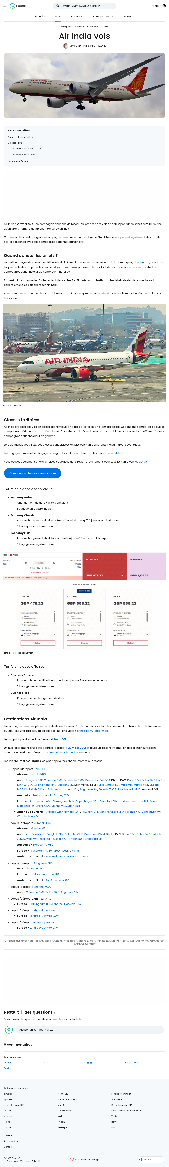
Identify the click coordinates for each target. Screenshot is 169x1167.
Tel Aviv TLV (106, 789)
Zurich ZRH (73, 806)
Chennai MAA (42, 887)
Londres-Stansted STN (122, 1093)
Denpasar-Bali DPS (97, 780)
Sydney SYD (61, 795)
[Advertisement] (84, 193)
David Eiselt (75, 45)
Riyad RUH (46, 789)
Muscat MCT (60, 839)
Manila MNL (141, 785)
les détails (141, 462)
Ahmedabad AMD (44, 910)
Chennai (69, 752)
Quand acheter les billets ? (21, 137)
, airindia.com (140, 262)
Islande (8, 1121)
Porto (113, 1127)
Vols (58, 16)
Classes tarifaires (17, 142)
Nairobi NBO (38, 774)
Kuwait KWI (30, 839)
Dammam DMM (74, 780)
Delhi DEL (39, 769)
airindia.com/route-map (92, 731)
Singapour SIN (35, 868)
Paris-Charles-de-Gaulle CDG (126, 1110)
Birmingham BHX (63, 801)
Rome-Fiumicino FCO (68, 1099)
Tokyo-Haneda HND (128, 789)
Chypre (7, 1127)
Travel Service (64, 1110)
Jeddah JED (65, 785)
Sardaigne (116, 1099)
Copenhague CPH (86, 801)
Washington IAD (27, 816)
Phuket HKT (31, 789)
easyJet (62, 1105)
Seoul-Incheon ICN (66, 789)
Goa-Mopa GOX (43, 922)
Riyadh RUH (76, 839)
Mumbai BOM (42, 823)
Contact (8, 1146)
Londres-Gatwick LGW (66, 904)
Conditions (12, 1161)
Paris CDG (43, 806)
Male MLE (127, 785)
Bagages (76, 16)
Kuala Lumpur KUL (108, 785)
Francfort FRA (109, 801)
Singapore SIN (88, 789)
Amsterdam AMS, (41, 801)
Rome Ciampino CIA (121, 1105)
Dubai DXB (148, 780)
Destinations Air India (18, 161)
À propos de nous (13, 1141)
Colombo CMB (53, 780)
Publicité (36, 1161)
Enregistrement (103, 16)
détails (119, 453)
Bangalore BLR (42, 863)
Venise (114, 1116)
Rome (114, 1121)
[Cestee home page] (18, 6)
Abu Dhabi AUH (35, 834)
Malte (60, 1116)
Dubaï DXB (52, 892)
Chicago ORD (54, 812)
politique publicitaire (85, 943)
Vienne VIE (58, 806)
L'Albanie (62, 1121)
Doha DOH (134, 780)
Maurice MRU (39, 828)
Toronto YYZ (133, 812)
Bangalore (56, 752)
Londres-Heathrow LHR (134, 801)
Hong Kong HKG (46, 785)
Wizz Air (7, 1110)
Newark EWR (72, 812)
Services (129, 16)
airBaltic (8, 1093)
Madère (8, 1116)
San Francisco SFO (112, 812)
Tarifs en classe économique (26, 148)
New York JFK (90, 812)
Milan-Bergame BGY (14, 1105)
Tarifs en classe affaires (23, 154)
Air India (39, 16)
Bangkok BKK (34, 780)
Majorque (62, 1127)
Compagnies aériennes (73, 26)
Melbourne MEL (43, 795)
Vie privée (25, 1161)
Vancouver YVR (152, 812)
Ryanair (8, 1099)
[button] (4, 6)
